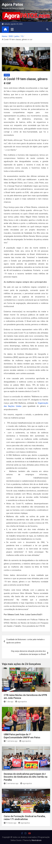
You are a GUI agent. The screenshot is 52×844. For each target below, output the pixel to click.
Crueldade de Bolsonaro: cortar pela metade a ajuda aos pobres (25, 641)
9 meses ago (11, 823)
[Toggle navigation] (12, 29)
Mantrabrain (37, 840)
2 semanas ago (12, 783)
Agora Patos (12, 4)
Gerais (6, 75)
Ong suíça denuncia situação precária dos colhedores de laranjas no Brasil (28, 653)
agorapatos (22, 702)
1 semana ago (12, 741)
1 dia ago (9, 702)
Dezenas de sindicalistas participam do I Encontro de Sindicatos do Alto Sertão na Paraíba (25, 777)
